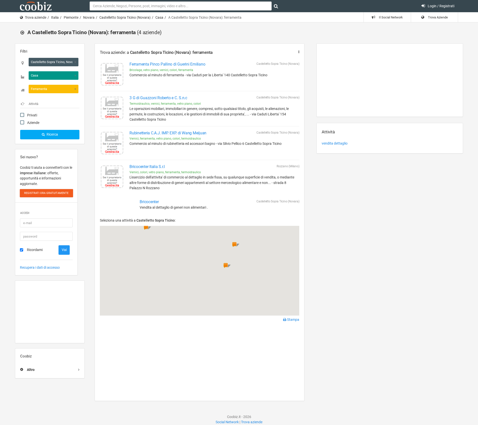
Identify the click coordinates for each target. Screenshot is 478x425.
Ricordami (35, 250)
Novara (89, 17)
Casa (159, 17)
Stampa (292, 320)
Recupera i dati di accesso (40, 267)
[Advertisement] (49, 312)
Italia (55, 17)
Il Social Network (390, 17)
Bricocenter (149, 201)
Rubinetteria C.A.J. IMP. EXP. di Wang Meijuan (167, 133)
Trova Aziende (437, 17)
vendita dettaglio (335, 143)
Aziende (33, 123)
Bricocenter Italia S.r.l (147, 166)
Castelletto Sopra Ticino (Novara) (125, 17)
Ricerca (52, 134)
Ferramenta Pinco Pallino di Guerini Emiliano (167, 64)
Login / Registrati (440, 6)
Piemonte (71, 17)
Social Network (227, 422)
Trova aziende (35, 17)
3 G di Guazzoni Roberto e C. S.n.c (158, 97)
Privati (32, 115)
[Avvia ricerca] (276, 6)
